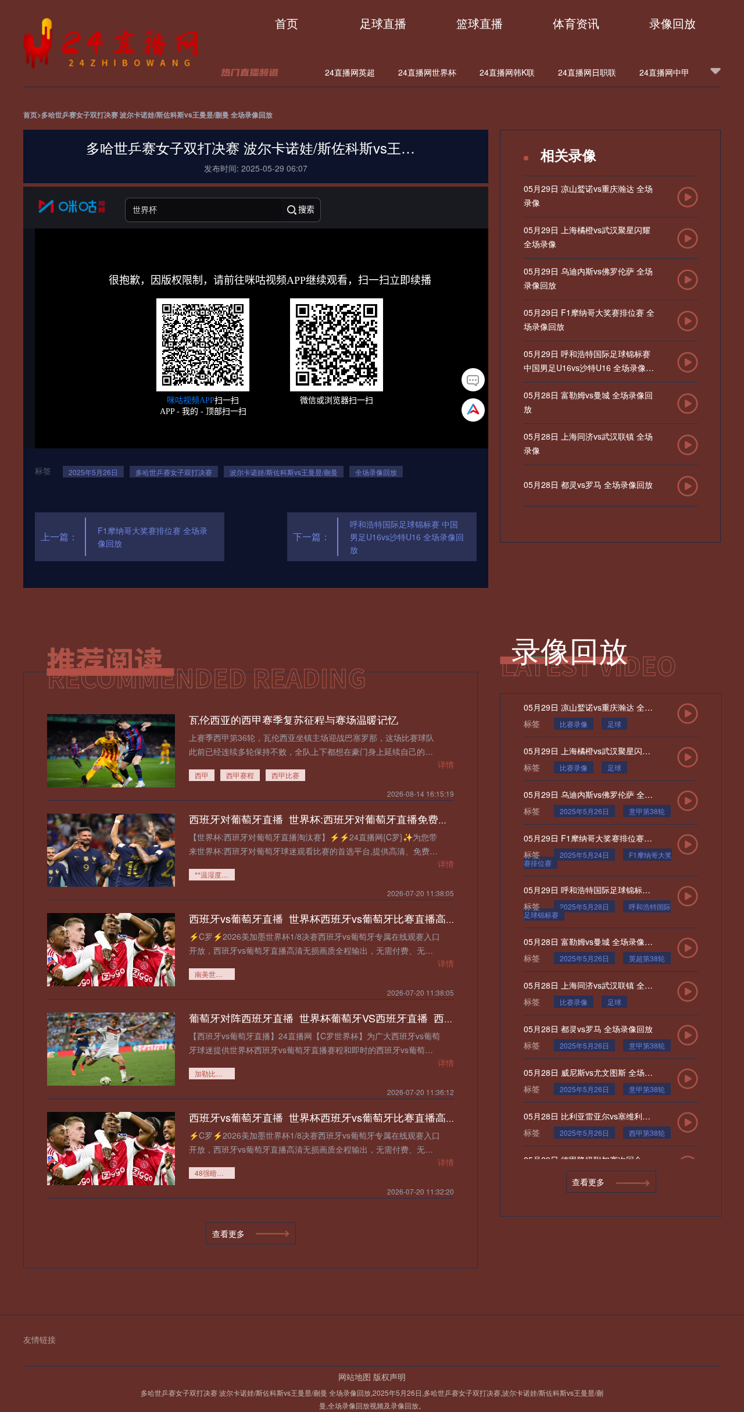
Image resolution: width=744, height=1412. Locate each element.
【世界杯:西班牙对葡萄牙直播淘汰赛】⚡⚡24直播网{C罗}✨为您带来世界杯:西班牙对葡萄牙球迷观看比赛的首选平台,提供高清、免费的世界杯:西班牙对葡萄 (313, 843)
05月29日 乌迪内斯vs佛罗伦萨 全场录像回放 (588, 794)
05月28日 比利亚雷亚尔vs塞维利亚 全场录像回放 (588, 1116)
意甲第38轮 (647, 811)
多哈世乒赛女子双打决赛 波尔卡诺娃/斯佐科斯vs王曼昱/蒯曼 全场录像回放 (157, 114)
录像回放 (672, 23)
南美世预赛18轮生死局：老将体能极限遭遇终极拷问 (215, 974)
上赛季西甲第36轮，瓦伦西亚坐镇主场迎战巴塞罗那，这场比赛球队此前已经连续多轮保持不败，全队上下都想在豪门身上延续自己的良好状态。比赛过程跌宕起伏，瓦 (311, 744)
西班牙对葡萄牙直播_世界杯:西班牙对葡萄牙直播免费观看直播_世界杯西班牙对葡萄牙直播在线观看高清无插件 (447, 818)
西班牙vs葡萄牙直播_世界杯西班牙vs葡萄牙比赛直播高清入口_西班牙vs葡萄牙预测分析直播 (404, 918)
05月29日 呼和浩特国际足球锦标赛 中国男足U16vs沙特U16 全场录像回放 (588, 890)
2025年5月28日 (584, 906)
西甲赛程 (240, 775)
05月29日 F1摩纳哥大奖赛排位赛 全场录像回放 (588, 838)
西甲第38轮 (647, 1133)
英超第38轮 (647, 958)
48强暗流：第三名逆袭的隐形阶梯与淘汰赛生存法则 (215, 1173)
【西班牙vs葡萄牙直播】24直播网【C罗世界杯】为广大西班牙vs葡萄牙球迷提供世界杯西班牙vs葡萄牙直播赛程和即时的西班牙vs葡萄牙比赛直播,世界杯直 (314, 1042)
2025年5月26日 (93, 472)
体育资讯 (576, 23)
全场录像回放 (376, 472)
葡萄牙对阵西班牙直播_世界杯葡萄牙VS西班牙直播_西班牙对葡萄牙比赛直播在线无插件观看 (405, 1017)
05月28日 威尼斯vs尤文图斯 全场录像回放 (588, 1072)
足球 (614, 724)
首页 (286, 23)
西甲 (202, 775)
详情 (446, 764)
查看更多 (588, 1182)
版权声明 (389, 1376)
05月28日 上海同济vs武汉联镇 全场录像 (588, 985)
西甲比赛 (285, 775)
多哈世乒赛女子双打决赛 (173, 472)
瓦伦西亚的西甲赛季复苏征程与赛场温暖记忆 (293, 719)
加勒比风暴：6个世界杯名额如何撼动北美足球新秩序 (215, 1073)
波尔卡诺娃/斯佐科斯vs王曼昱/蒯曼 (284, 472)
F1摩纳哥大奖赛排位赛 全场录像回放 (153, 537)
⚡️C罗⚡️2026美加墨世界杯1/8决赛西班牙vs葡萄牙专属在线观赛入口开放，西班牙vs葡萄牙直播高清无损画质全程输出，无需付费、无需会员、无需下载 (314, 942)
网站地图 (354, 1376)
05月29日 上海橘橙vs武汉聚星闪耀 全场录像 (588, 751)
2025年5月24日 (584, 855)
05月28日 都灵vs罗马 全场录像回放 (588, 1029)
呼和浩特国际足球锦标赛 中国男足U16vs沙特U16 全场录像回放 (407, 536)
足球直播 (383, 23)
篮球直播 (479, 23)
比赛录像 (574, 724)
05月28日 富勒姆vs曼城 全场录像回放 (588, 941)
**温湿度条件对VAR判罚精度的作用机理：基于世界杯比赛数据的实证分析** (215, 874)
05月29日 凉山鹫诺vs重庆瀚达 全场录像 (588, 707)
